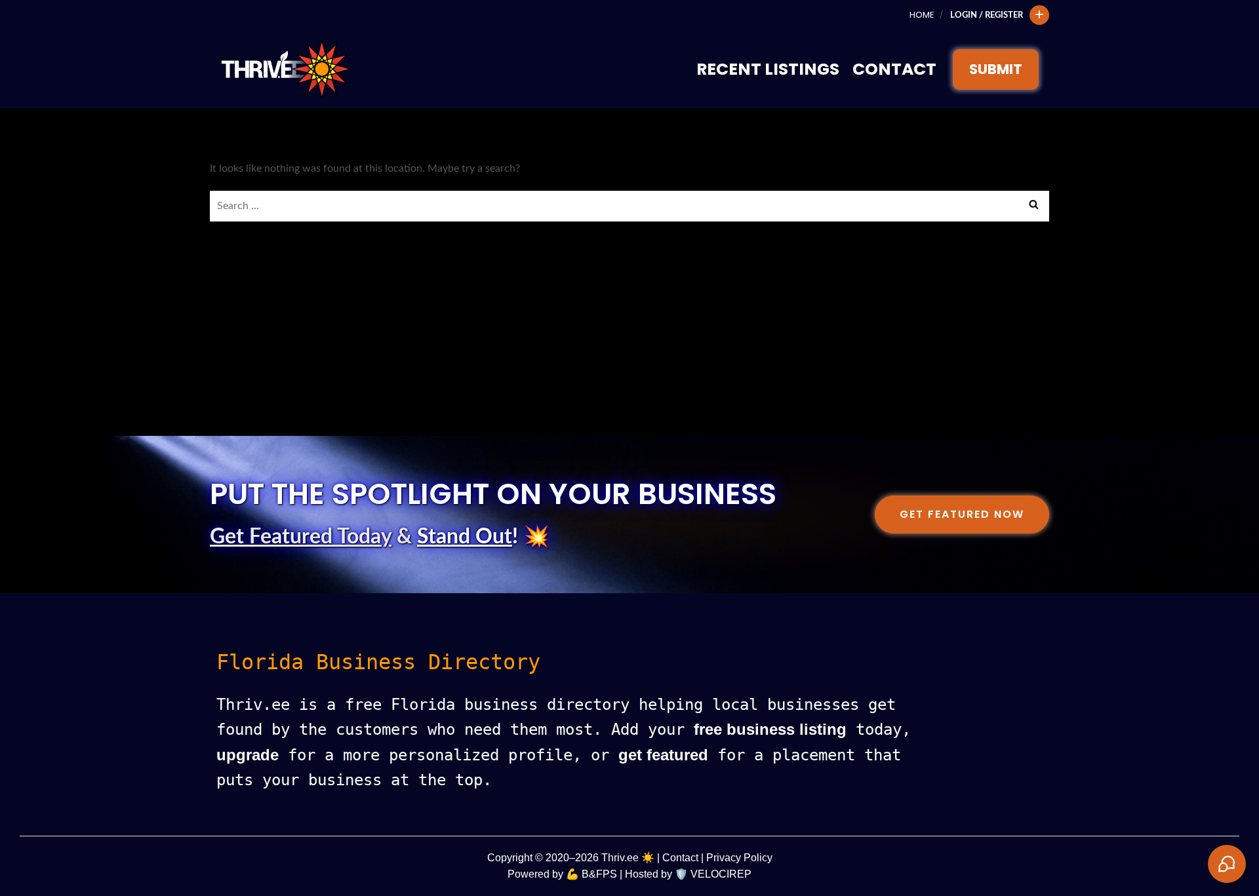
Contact (894, 69)
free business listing (770, 729)
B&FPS (599, 874)
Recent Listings (767, 69)
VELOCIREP (720, 874)
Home (921, 14)
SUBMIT (995, 69)
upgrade (247, 755)
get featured (663, 755)
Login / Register (986, 15)
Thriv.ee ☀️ (627, 857)
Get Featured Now (962, 514)
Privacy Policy (739, 857)
